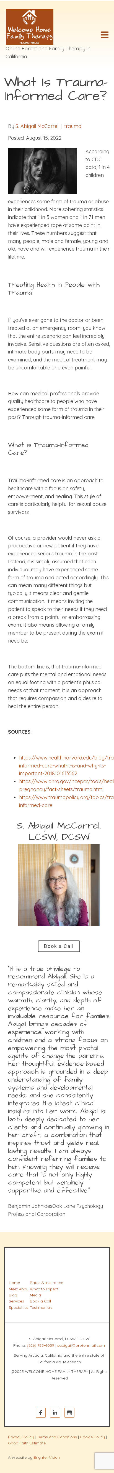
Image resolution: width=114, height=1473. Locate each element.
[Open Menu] (104, 35)
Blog (13, 1295)
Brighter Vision (46, 1457)
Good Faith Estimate (27, 1443)
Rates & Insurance (46, 1282)
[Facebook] (41, 1413)
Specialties (18, 1307)
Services (16, 1301)
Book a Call (59, 946)
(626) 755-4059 (40, 1345)
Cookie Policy (92, 1436)
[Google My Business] (69, 1413)
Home (14, 1282)
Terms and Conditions (57, 1436)
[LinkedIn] (55, 1413)
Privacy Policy (21, 1436)
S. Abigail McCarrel (36, 126)
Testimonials (41, 1307)
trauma (72, 126)
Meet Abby (18, 1289)
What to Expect (44, 1289)
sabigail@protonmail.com (81, 1345)
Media (35, 1295)
